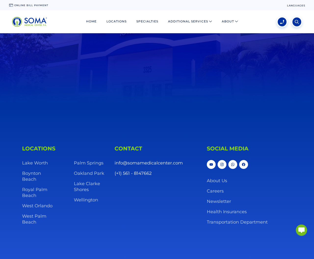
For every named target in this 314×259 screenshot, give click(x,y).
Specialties (147, 21)
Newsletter (219, 201)
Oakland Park (89, 173)
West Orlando (37, 206)
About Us (217, 180)
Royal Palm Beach (34, 192)
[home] (29, 22)
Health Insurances (227, 211)
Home (91, 21)
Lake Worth (35, 163)
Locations (116, 21)
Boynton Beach (31, 176)
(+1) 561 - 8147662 (133, 173)
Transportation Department (237, 222)
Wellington (86, 200)
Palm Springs (89, 163)
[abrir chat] (301, 230)
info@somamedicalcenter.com (149, 163)
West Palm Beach (34, 219)
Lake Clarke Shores (87, 186)
